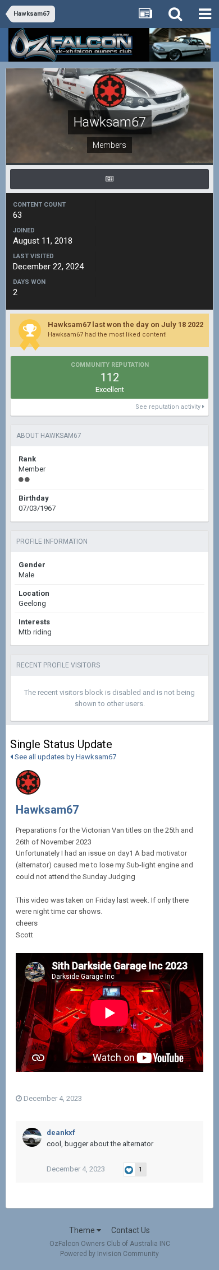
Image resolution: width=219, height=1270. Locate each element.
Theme (83, 1230)
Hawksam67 (47, 809)
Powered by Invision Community (109, 1254)
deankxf (61, 1132)
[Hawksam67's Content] (109, 179)
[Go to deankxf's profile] (32, 1137)
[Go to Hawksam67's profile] (28, 782)
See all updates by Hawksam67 (64, 757)
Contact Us (130, 1230)
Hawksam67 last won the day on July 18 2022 (125, 324)
